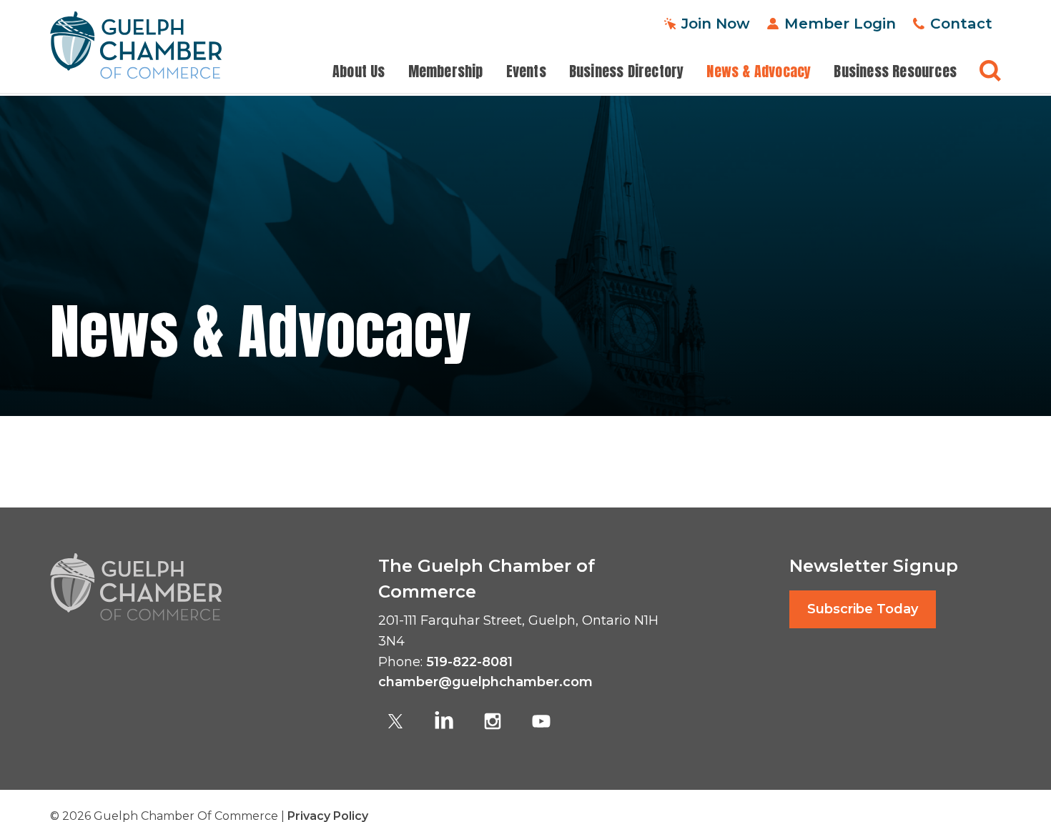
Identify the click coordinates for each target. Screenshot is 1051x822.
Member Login (840, 23)
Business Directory (626, 71)
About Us (358, 71)
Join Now (715, 23)
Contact (961, 23)
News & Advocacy (758, 71)
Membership (445, 71)
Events (526, 71)
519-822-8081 (469, 662)
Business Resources (895, 71)
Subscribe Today (862, 609)
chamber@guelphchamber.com (485, 682)
